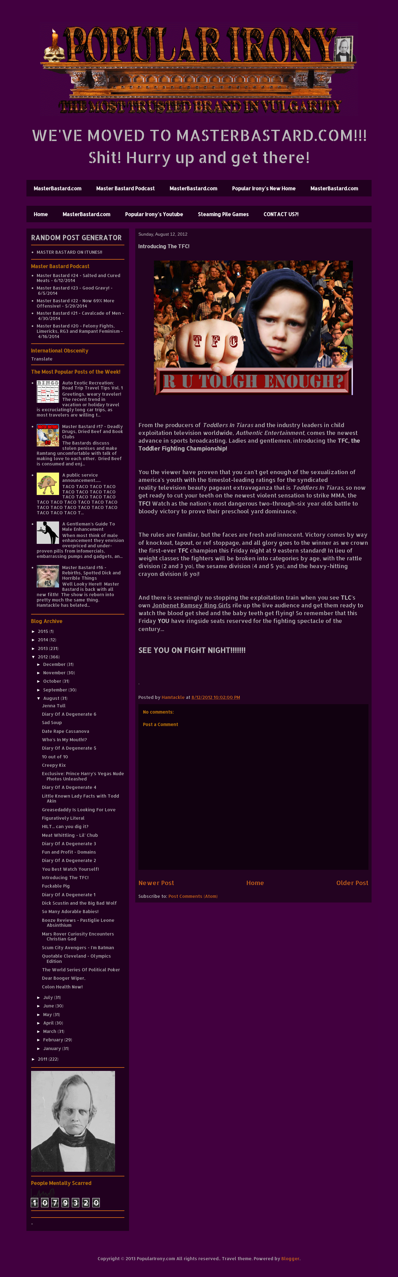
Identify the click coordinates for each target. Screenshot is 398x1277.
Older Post (352, 883)
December (55, 664)
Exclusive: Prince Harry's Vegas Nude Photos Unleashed (83, 776)
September (55, 689)
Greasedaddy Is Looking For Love (79, 809)
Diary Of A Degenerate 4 (69, 787)
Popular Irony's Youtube (154, 214)
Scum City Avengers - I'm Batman (78, 947)
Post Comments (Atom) (193, 896)
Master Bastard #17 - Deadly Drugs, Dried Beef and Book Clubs (92, 432)
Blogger (290, 1258)
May (48, 1014)
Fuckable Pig (56, 885)
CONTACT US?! (281, 214)
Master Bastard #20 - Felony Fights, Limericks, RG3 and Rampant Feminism (78, 328)
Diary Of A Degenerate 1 (68, 894)
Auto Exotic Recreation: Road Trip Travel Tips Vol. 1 (92, 385)
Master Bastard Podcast (125, 188)
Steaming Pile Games (223, 214)
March (50, 1031)
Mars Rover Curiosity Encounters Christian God (78, 936)
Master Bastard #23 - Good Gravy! (73, 287)
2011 (43, 1059)
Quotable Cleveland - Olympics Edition (76, 958)
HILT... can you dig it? (65, 826)
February (53, 1039)
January (52, 1048)
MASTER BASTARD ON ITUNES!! (69, 252)
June (49, 1005)
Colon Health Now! (62, 986)
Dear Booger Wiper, (64, 978)
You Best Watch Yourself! (70, 869)
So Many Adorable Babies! (70, 911)
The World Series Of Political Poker (81, 969)
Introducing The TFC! (65, 877)
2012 (43, 656)
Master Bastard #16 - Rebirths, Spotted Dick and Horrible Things (91, 573)
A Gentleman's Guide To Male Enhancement (88, 526)
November (55, 672)
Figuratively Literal (63, 818)
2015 (43, 631)
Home (41, 214)
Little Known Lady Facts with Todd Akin (80, 798)
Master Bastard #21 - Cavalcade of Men (79, 313)
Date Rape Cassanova (65, 731)
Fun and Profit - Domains (69, 852)
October (52, 681)
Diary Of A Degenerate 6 (69, 714)
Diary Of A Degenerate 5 (69, 748)
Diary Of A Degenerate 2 (69, 860)
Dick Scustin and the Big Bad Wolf (79, 903)
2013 (43, 648)
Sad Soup (52, 722)
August (52, 698)
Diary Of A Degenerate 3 (69, 843)
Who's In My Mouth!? (64, 739)
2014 (43, 639)
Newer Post (156, 883)
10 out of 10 (55, 756)
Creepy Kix (54, 765)
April (49, 1022)
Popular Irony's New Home (264, 188)
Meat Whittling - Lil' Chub (70, 835)
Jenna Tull (54, 705)
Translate (42, 358)
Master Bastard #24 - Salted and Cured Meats (78, 278)
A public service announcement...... (81, 477)
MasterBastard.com (57, 188)
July (48, 997)
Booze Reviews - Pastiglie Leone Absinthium (78, 922)
